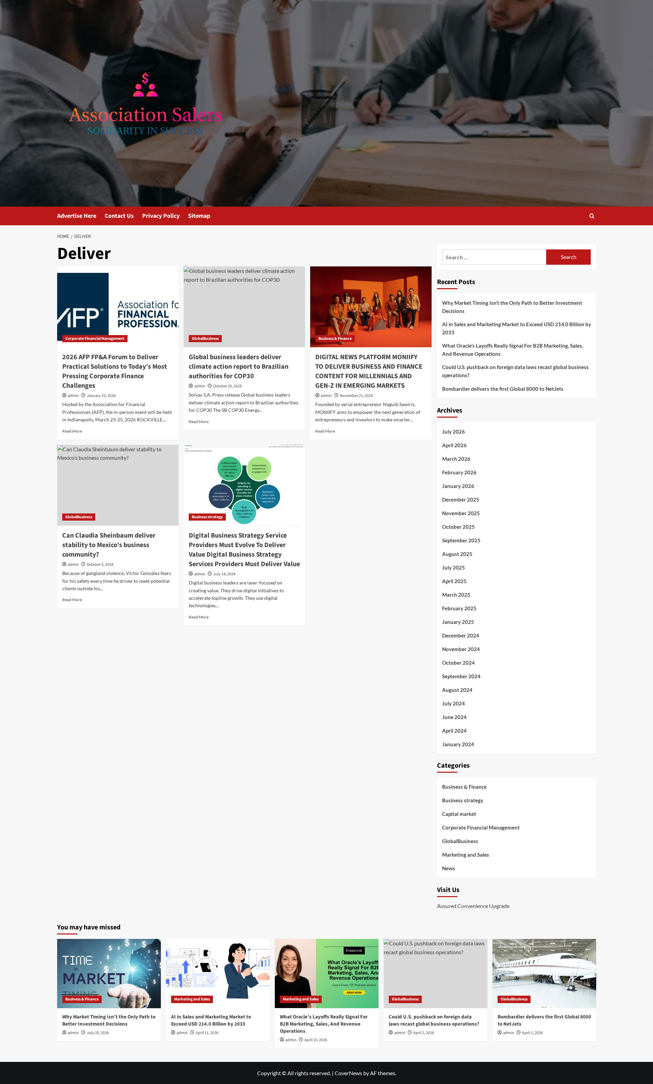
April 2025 (454, 581)
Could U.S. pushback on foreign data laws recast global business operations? (515, 371)
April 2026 (454, 445)
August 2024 (457, 690)
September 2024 (461, 676)
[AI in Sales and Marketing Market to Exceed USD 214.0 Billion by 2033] (218, 973)
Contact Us (119, 216)
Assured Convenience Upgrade (473, 906)
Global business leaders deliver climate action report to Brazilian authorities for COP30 (238, 366)
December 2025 (460, 499)
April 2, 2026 (423, 1033)
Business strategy (207, 517)
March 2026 (456, 459)
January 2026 (458, 486)
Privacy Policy (161, 216)
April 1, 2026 (532, 1033)
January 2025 (458, 622)
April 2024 (454, 731)
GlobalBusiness (205, 339)
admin (73, 396)
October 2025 (458, 527)
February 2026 (459, 472)
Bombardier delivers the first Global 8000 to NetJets (503, 389)
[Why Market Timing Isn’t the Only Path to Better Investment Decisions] (109, 973)
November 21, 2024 (356, 396)
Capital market (459, 814)
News (448, 868)
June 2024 (454, 717)
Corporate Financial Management (94, 339)
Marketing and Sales (465, 855)
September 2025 (461, 540)
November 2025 (461, 513)
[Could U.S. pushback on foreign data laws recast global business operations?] (435, 973)
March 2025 (456, 595)
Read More (72, 431)
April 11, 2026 (207, 1033)
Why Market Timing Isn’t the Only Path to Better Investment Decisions (512, 307)
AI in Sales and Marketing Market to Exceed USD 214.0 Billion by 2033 (516, 328)
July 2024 (453, 703)
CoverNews (348, 1073)
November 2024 (461, 649)
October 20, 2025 (227, 386)
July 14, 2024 (224, 574)
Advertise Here (76, 216)
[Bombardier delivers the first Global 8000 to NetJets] (544, 973)
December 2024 (460, 635)
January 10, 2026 (101, 396)
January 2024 (458, 744)
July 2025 (453, 567)
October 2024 (458, 663)
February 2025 (459, 608)
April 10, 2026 (315, 1040)
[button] (592, 216)
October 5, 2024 (100, 564)
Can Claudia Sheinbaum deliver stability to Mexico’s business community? (108, 545)
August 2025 (457, 554)
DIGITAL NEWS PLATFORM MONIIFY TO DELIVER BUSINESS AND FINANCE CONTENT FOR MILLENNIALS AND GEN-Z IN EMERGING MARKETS (368, 371)
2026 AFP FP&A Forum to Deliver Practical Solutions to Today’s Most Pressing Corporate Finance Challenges (114, 371)
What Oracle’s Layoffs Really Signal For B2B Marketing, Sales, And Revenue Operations (512, 350)
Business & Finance (335, 339)
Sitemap (199, 216)
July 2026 (453, 432)
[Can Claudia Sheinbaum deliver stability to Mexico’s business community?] (118, 485)
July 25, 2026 (98, 1033)
